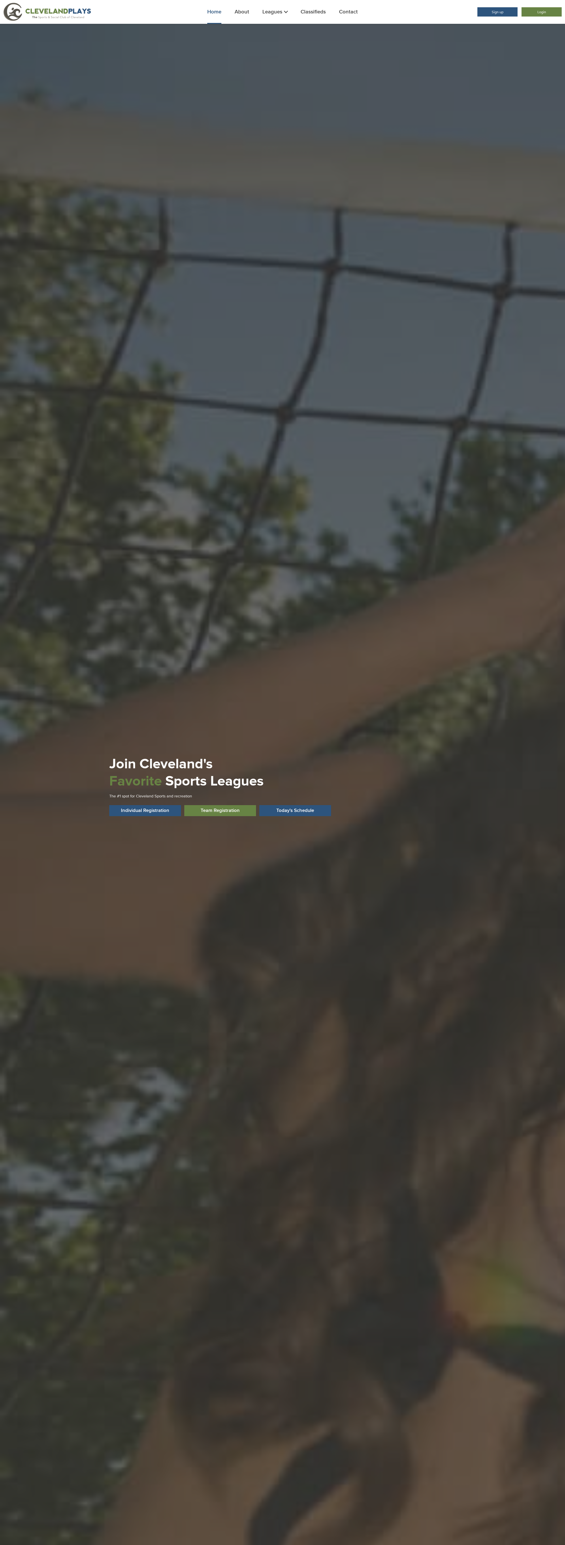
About (242, 12)
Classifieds (313, 12)
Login (541, 11)
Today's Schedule (295, 810)
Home (214, 12)
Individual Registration (145, 810)
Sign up (497, 11)
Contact (348, 12)
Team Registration (220, 810)
